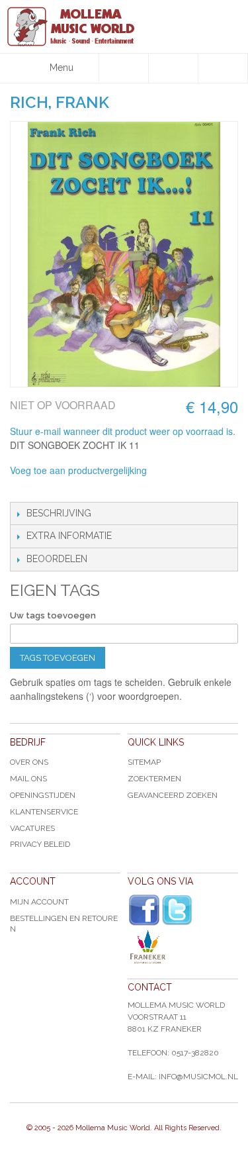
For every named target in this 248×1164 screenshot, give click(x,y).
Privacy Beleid (40, 844)
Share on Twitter (76, 488)
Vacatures (32, 828)
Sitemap (144, 762)
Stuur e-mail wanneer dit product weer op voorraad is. (122, 431)
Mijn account (39, 901)
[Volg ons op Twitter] (177, 910)
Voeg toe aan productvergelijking (78, 470)
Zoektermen (154, 778)
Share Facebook (49, 488)
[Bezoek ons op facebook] (144, 910)
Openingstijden (42, 795)
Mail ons (28, 778)
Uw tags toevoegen (53, 615)
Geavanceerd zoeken (173, 795)
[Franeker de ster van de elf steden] (183, 947)
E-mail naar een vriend (23, 488)
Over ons (29, 762)
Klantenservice (44, 811)
